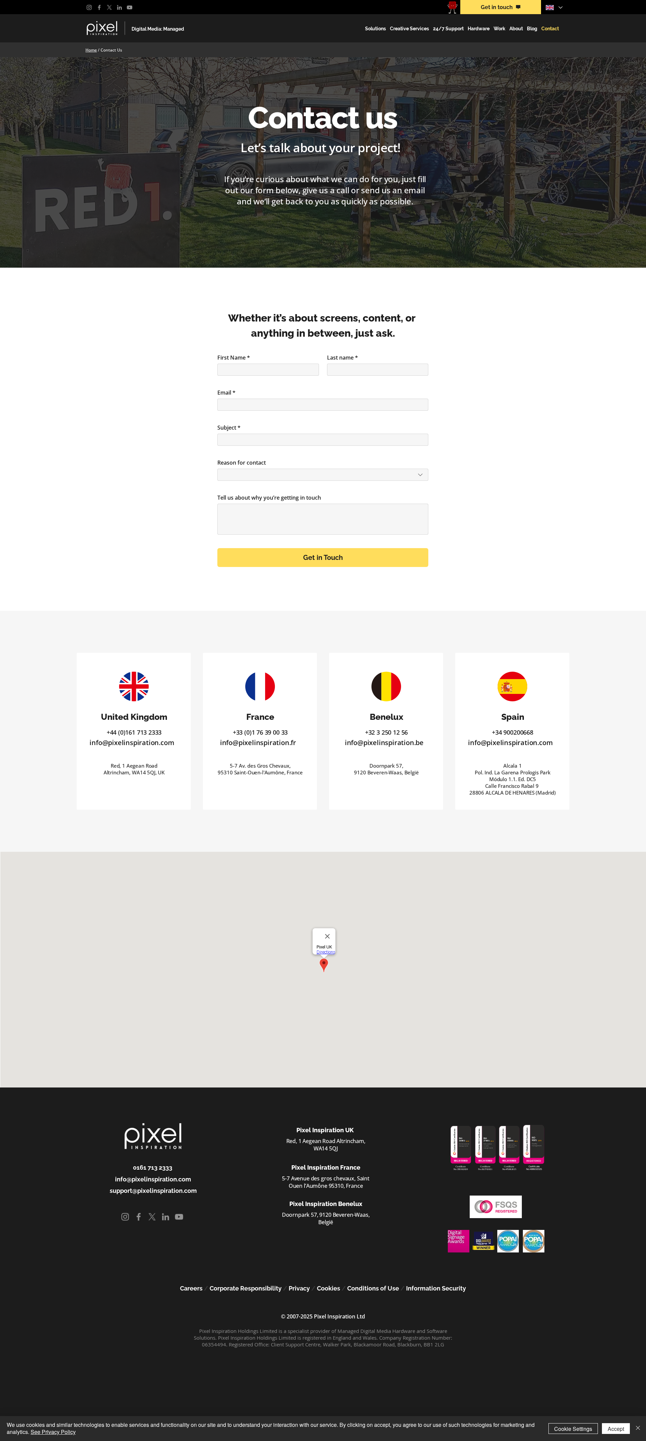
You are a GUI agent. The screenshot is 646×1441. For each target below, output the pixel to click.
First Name (233, 357)
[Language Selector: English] (554, 7)
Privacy (299, 1288)
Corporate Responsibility (246, 1288)
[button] (375, 29)
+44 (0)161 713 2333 (134, 732)
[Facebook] (99, 7)
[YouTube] (129, 7)
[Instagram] (89, 7)
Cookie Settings (573, 1429)
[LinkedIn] (119, 7)
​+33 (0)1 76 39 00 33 (260, 732)
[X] (109, 7)
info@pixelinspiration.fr (258, 742)
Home (91, 50)
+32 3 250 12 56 (386, 732)
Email (226, 392)
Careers (191, 1288)
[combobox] (322, 475)
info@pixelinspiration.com (131, 742)
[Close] (638, 1428)
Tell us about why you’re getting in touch (269, 497)
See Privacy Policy (53, 1432)
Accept (616, 1429)
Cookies (328, 1288)
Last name (342, 357)
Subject (229, 427)
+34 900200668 (512, 732)
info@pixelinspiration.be (384, 742)
